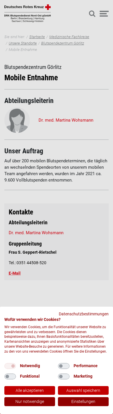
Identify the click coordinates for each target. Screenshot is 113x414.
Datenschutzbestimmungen (84, 314)
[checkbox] (10, 366)
